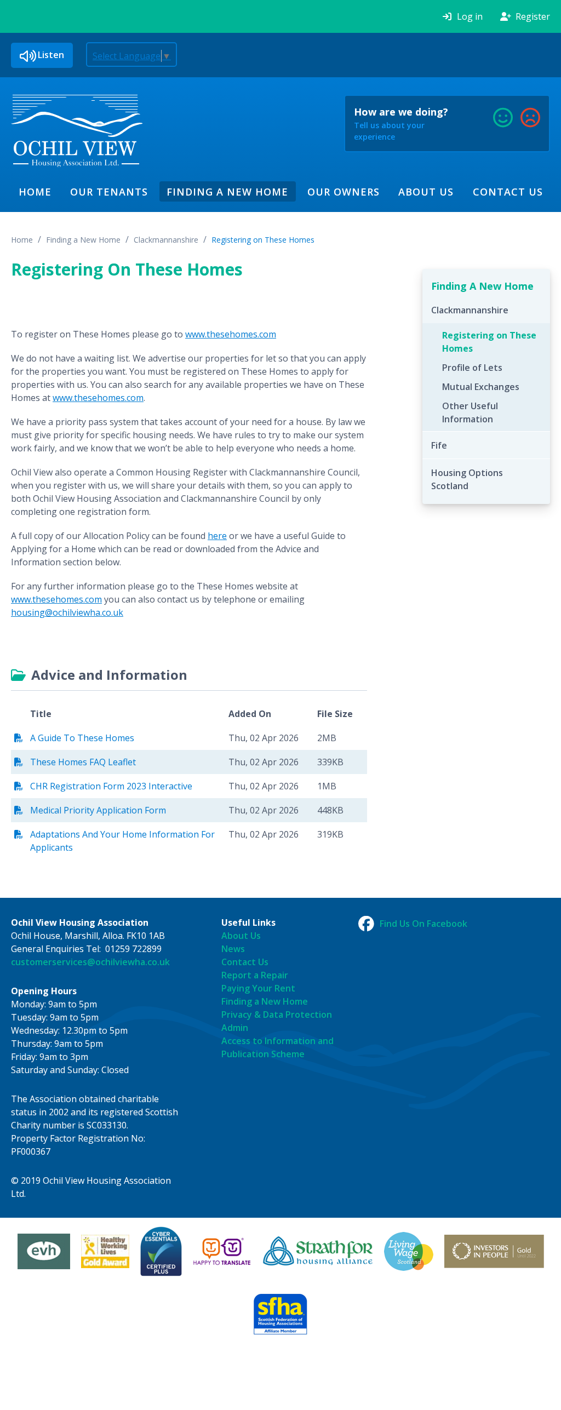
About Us (426, 191)
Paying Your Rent (258, 988)
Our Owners (343, 191)
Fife (439, 445)
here (217, 536)
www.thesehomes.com (230, 334)
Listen (51, 55)
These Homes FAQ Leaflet (83, 762)
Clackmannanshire (166, 239)
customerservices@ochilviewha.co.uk (90, 962)
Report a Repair (254, 975)
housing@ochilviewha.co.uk (67, 612)
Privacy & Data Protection (276, 1014)
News (233, 949)
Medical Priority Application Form (98, 810)
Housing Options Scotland (467, 479)
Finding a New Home (227, 191)
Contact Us (508, 191)
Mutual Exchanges (480, 387)
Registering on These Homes (262, 239)
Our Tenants (109, 191)
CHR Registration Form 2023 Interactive (111, 786)
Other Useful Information (470, 412)
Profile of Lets (472, 368)
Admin (234, 1028)
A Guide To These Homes (82, 738)
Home (35, 191)
